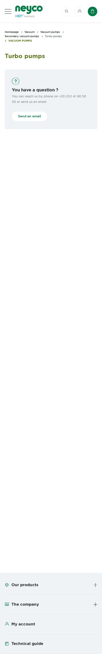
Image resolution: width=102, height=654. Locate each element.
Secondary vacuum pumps (22, 36)
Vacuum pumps (20, 40)
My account (23, 624)
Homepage (12, 32)
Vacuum (29, 32)
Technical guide (27, 643)
